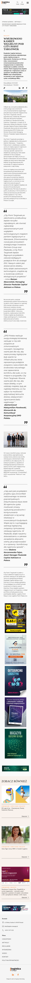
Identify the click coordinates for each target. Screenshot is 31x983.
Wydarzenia (6, 949)
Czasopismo (6, 939)
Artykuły (18, 22)
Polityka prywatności (10, 960)
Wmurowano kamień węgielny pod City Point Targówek (14, 24)
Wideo (4, 953)
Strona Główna (7, 22)
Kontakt (5, 957)
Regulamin (6, 946)
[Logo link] (6, 2)
